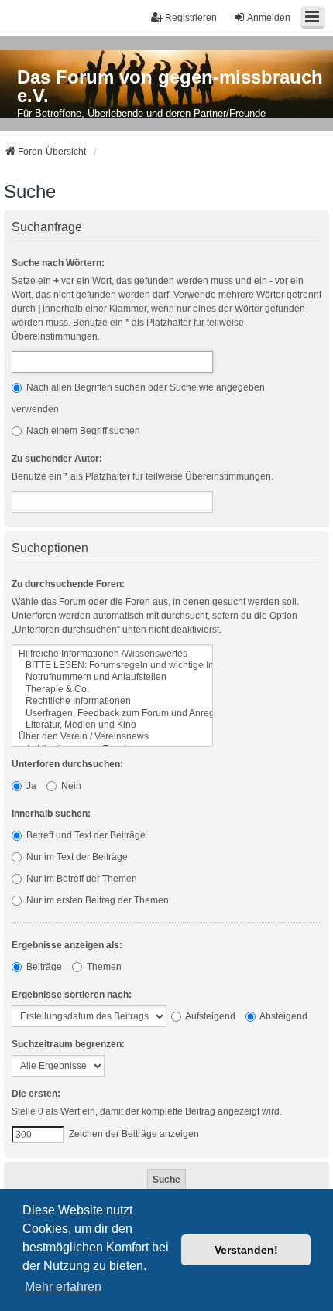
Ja (30, 785)
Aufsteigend (209, 1016)
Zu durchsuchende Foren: (68, 584)
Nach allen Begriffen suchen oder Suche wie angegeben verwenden (138, 398)
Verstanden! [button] (246, 1250)
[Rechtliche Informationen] (112, 701)
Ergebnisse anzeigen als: (67, 945)
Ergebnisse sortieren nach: (72, 994)
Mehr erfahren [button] (63, 1286)
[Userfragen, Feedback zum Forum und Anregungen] (112, 713)
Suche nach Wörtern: (58, 263)
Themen (103, 966)
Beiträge (43, 966)
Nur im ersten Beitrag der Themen (96, 900)
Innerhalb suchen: (51, 813)
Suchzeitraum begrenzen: (68, 1044)
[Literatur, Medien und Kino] (112, 725)
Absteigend (282, 1016)
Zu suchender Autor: (57, 458)
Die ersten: (36, 1093)
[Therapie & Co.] (112, 689)
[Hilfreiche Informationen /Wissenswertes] (112, 654)
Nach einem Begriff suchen (82, 430)
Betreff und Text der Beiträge (85, 835)
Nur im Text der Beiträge (76, 857)
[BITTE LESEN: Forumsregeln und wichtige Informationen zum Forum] (112, 665)
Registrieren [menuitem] (191, 17)
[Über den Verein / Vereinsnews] (112, 737)
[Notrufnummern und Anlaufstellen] (112, 677)
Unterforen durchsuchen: (67, 764)
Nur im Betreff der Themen (80, 878)
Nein (70, 785)
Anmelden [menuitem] (268, 17)
